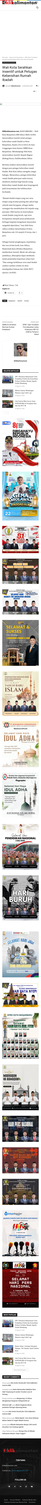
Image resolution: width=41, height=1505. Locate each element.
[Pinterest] (22, 97)
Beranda (5, 57)
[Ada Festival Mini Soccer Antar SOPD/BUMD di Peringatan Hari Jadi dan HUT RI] (7, 404)
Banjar (5, 396)
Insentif (20, 301)
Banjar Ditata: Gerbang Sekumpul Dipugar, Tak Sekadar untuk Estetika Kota (27, 1348)
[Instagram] (26, 1486)
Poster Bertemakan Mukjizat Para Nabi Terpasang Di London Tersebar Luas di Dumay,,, (19, 1391)
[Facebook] (11, 97)
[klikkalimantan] (3, 86)
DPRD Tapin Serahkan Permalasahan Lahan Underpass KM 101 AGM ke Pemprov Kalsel (31, 329)
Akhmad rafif (6, 1405)
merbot (26, 301)
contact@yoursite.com (19, 1470)
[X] (17, 97)
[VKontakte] (31, 1486)
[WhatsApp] (27, 97)
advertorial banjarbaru (16, 57)
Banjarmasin (6, 382)
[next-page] (7, 412)
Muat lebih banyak (20, 1370)
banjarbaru (12, 301)
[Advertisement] (20, 34)
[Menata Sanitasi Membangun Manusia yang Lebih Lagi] (7, 393)
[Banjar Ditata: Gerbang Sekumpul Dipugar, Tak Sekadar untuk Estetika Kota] (7, 1349)
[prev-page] (3, 412)
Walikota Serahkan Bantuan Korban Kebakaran (9, 327)
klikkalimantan (16, 86)
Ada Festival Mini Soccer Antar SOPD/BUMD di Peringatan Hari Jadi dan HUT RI (26, 403)
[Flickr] (20, 1486)
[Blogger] (9, 1486)
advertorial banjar (6, 406)
